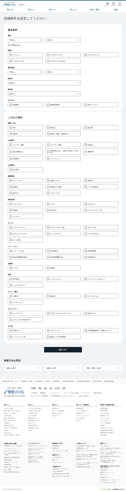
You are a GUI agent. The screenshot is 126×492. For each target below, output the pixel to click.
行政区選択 (56, 381)
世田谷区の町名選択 (83, 381)
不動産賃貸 (38, 381)
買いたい (10, 9)
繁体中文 (11, 435)
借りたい (52, 9)
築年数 (10, 89)
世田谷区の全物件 (68, 381)
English (6, 435)
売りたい (31, 9)
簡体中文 (17, 435)
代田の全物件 (97, 381)
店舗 (115, 9)
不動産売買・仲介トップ (10, 381)
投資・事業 (94, 9)
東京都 (47, 381)
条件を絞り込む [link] (109, 381)
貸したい (73, 9)
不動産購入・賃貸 (26, 381)
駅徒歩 (10, 78)
